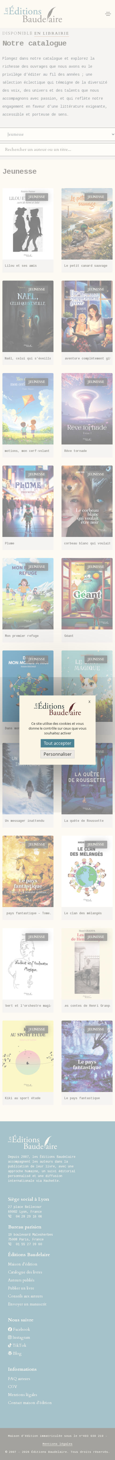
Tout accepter (57, 743)
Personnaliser (58, 754)
